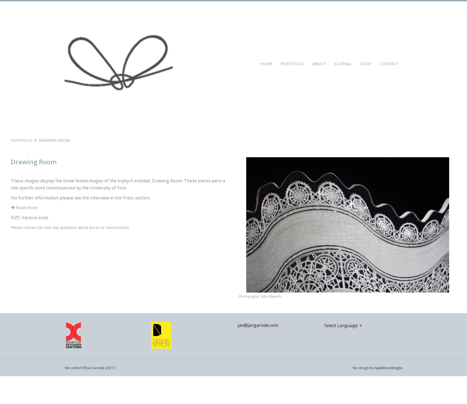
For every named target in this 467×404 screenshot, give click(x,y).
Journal (343, 63)
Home (266, 63)
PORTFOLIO (21, 140)
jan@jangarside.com (258, 325)
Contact (388, 63)
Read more (26, 208)
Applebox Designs (388, 368)
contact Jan (33, 227)
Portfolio (292, 63)
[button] (252, 232)
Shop (365, 63)
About (319, 63)
